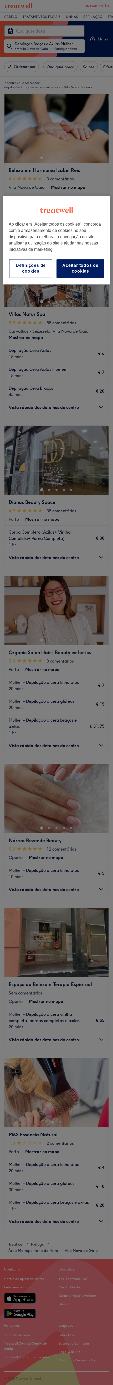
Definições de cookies (31, 268)
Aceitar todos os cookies (80, 268)
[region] (56, 240)
